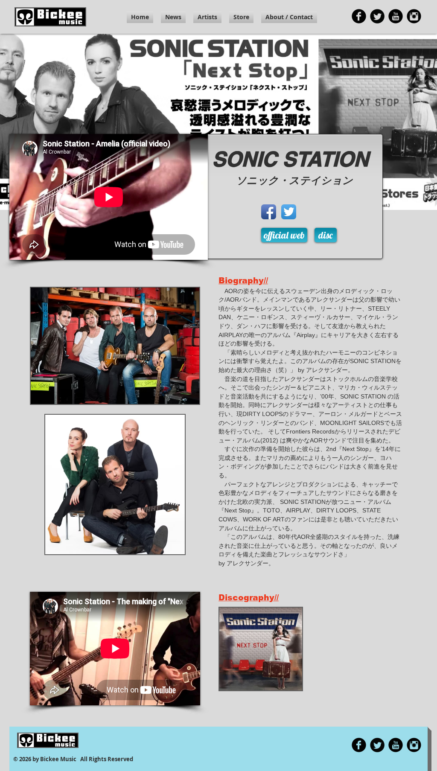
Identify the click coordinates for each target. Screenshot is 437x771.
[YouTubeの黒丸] (395, 16)
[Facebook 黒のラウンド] (359, 16)
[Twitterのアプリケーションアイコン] (288, 211)
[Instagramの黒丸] (414, 16)
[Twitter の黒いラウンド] (377, 16)
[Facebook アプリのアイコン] (268, 211)
